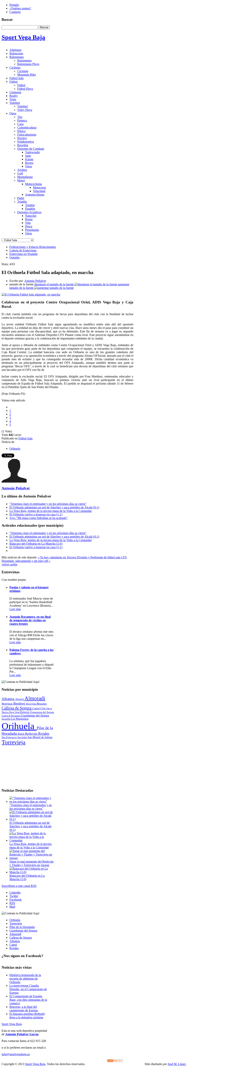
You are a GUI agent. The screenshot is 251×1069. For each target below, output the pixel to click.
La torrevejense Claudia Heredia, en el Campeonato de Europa (28, 989)
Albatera (8, 699)
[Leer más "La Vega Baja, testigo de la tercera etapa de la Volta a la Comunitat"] (31, 840)
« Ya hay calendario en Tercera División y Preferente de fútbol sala (79, 557)
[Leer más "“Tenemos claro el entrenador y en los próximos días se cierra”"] (31, 801)
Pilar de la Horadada (22, 927)
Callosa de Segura (17, 708)
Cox (43, 708)
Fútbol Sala (25, 438)
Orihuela (14, 448)
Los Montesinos (19, 718)
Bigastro (42, 703)
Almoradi (35, 698)
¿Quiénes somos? (20, 8)
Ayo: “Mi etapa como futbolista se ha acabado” (38, 518)
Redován (31, 734)
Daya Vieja (14, 712)
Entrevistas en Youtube (23, 254)
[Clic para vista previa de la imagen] (31, 294)
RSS (12, 903)
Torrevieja (13, 742)
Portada (14, 4)
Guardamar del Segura (35, 715)
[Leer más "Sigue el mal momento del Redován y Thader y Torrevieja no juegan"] (31, 858)
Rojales (43, 733)
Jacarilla (6, 719)
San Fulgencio (9, 737)
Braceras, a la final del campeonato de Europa (23, 1008)
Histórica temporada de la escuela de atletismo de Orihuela (25, 978)
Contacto (15, 12)
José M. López (177, 1064)
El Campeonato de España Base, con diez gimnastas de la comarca (28, 1000)
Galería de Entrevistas (22, 250)
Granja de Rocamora (11, 715)
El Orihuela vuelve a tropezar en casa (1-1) (35, 514)
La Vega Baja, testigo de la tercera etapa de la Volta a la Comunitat (50, 511)
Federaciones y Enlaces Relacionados (32, 247)
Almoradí (15, 934)
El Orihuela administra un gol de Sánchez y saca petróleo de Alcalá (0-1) (54, 507)
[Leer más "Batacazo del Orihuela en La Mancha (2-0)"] (31, 872)
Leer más (15, 609)
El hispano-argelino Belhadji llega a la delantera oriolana (27, 1015)
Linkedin (15, 892)
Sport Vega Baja (12, 1024)
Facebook (15, 899)
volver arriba (9, 564)
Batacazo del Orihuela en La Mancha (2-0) (35, 543)
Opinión (14, 257)
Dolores (25, 712)
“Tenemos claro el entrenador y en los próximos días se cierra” (47, 503)
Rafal (21, 733)
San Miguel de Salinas (40, 737)
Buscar (44, 27)
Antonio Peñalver (35, 280)
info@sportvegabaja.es (16, 1054)
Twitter (13, 896)
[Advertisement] (27, 765)
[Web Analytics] (115, 1061)
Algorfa (20, 699)
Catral (36, 708)
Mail (12, 906)
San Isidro (22, 737)
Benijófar (31, 703)
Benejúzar (7, 703)
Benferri (19, 703)
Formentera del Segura (42, 712)
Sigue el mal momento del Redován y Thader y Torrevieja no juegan (31, 863)
